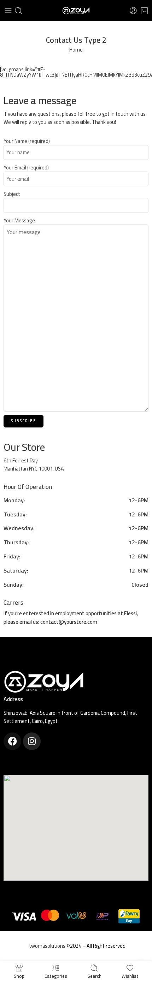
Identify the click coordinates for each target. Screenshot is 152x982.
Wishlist (130, 975)
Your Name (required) (27, 141)
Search (94, 975)
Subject (12, 194)
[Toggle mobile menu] (8, 10)
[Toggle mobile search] (18, 10)
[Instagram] (32, 741)
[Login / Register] (133, 10)
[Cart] (144, 10)
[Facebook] (12, 741)
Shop (19, 975)
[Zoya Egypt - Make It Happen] (76, 10)
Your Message (19, 220)
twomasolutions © (49, 946)
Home (76, 50)
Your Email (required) (26, 167)
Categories (56, 975)
